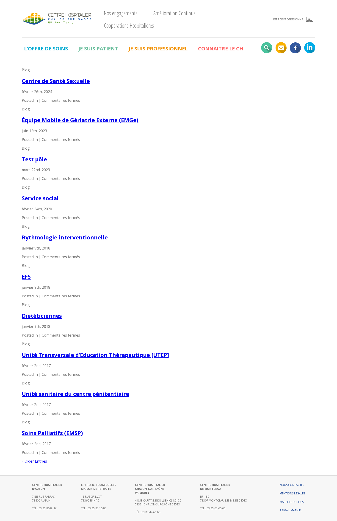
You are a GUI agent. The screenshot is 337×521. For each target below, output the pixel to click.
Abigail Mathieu (291, 510)
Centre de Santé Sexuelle (56, 81)
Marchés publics (292, 502)
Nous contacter (292, 485)
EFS (26, 276)
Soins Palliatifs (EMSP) (52, 433)
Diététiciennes (42, 315)
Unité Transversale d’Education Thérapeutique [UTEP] (95, 355)
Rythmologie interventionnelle (65, 237)
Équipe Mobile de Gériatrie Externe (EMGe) (80, 120)
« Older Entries (34, 461)
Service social (40, 198)
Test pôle (34, 159)
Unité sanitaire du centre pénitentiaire (75, 394)
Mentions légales (292, 493)
